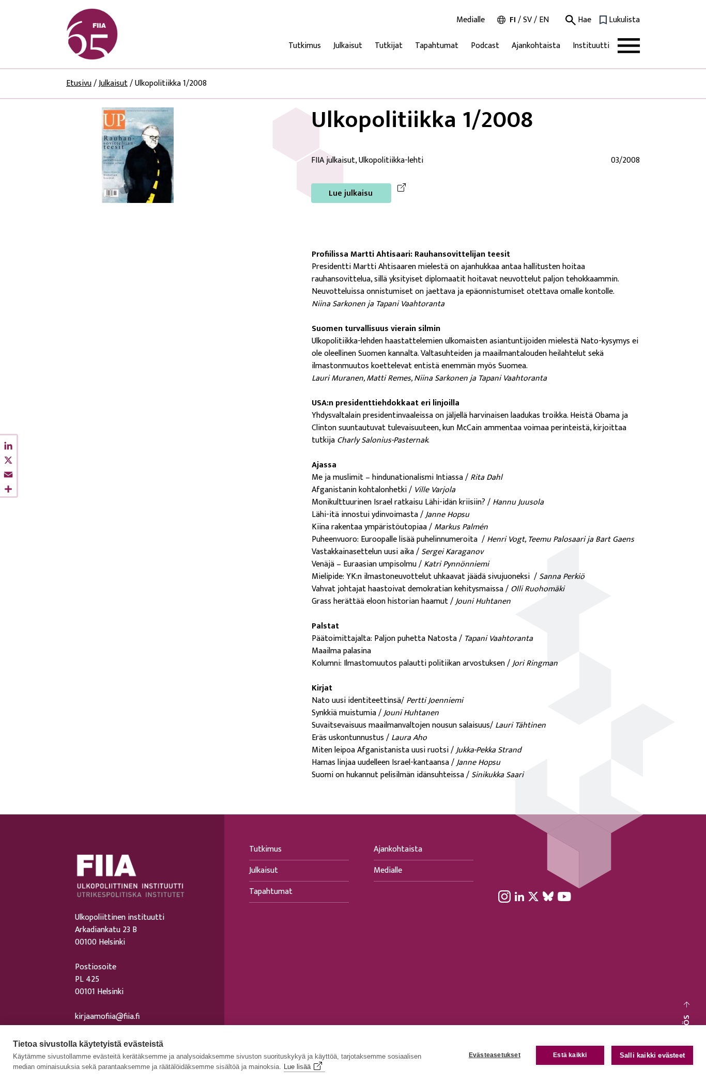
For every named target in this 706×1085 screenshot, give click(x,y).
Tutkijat (389, 46)
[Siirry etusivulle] (115, 34)
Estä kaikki (570, 1055)
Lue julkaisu (351, 193)
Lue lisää (297, 1067)
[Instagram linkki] (504, 896)
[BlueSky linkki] (548, 896)
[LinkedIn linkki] (519, 896)
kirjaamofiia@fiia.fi (107, 1017)
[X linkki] (533, 896)
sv (527, 20)
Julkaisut (347, 46)
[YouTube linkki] (564, 896)
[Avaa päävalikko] (629, 45)
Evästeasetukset (494, 1055)
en (544, 20)
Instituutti (591, 46)
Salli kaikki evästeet (652, 1055)
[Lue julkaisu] (137, 155)
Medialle (470, 20)
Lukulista (624, 20)
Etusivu (78, 83)
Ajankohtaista (536, 46)
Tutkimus (304, 46)
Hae (583, 20)
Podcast (485, 46)
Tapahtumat (436, 46)
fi (513, 20)
